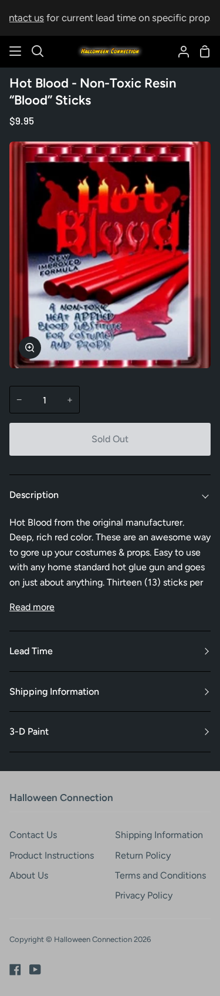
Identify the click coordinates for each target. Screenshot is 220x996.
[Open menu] (15, 51)
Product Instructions (51, 855)
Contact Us (33, 834)
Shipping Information (54, 691)
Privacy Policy (143, 895)
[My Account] (178, 51)
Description (34, 494)
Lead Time (31, 651)
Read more (32, 607)
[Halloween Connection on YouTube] (35, 969)
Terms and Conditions (160, 875)
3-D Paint (29, 731)
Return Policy (143, 855)
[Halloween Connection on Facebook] (15, 969)
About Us (28, 875)
